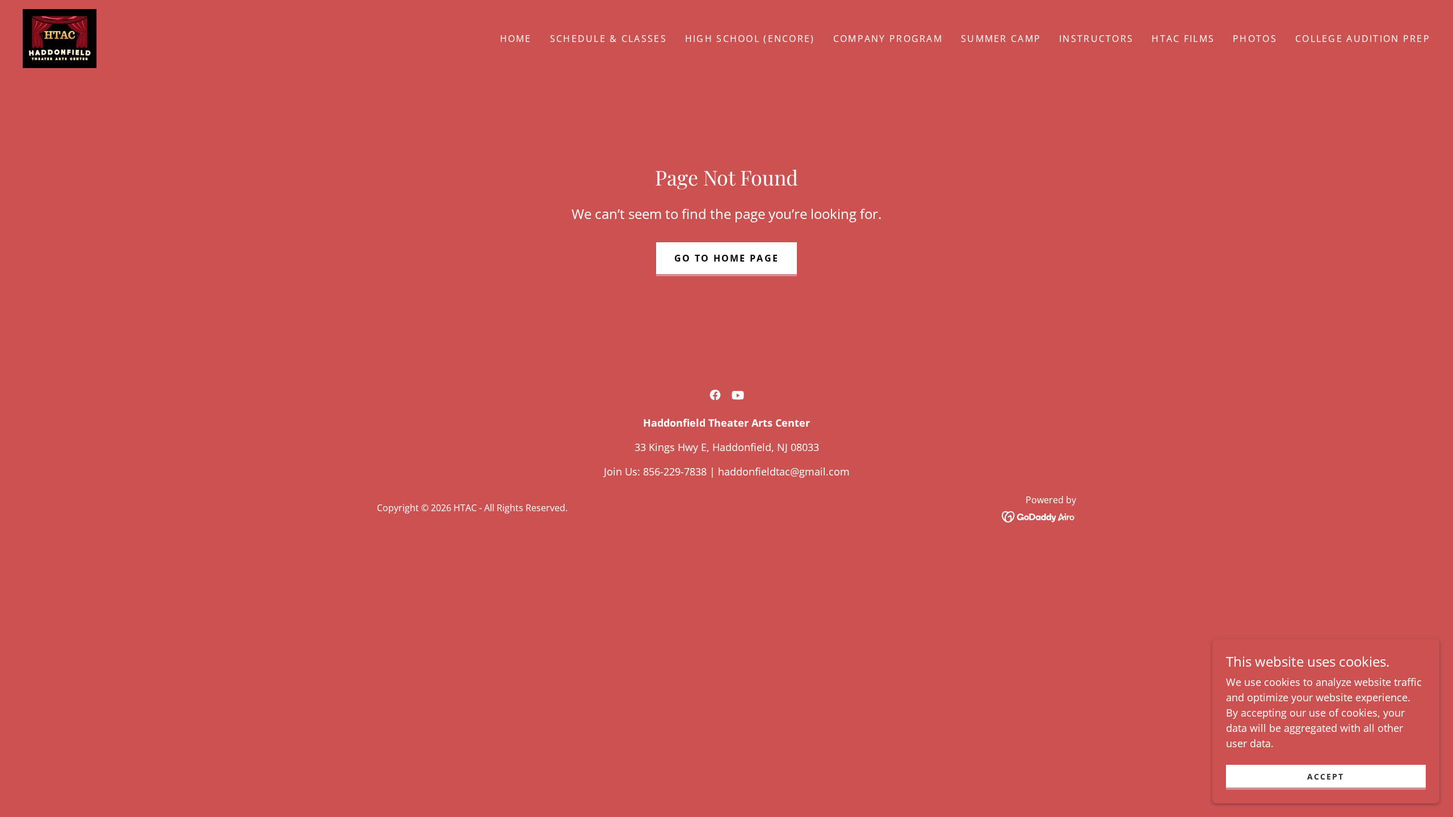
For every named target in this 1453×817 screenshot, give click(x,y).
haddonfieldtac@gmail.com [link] (784, 471)
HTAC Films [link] (1183, 38)
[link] (59, 37)
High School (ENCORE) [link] (750, 38)
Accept (1325, 776)
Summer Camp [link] (1001, 38)
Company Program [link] (888, 38)
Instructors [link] (1096, 38)
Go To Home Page (726, 258)
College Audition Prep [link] (1362, 38)
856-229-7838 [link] (675, 471)
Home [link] (516, 38)
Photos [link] (1255, 38)
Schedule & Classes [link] (608, 38)
